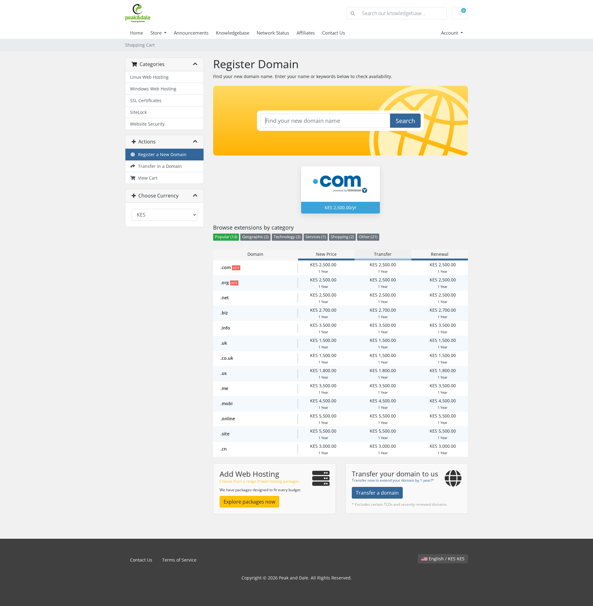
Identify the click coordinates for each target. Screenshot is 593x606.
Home (136, 33)
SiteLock (138, 112)
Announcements (191, 33)
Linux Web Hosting (149, 77)
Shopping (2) (342, 236)
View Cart (147, 178)
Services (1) (315, 236)
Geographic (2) (255, 236)
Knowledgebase (232, 33)
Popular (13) (226, 236)
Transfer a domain (377, 492)
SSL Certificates (146, 100)
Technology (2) (287, 236)
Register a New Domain (161, 154)
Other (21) (368, 236)
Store (156, 33)
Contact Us (333, 33)
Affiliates (305, 33)
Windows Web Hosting (153, 89)
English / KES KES (446, 559)
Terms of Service (179, 560)
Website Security (147, 124)
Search (405, 121)
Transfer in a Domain (159, 166)
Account (450, 33)
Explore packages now (249, 501)
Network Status (273, 33)
